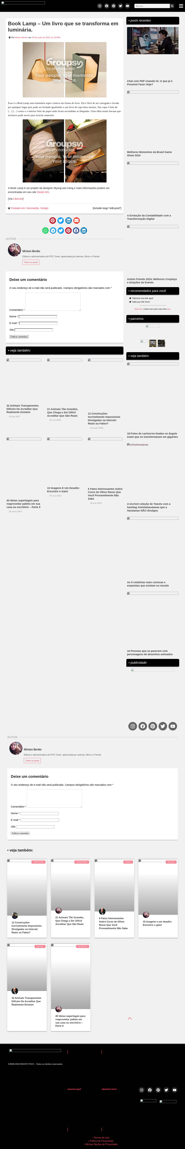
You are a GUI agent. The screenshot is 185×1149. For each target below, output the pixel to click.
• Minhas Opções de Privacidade (101, 1144)
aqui (168, 309)
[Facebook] (106, 6)
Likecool (18, 198)
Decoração (32, 208)
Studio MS (43, 192)
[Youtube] (127, 6)
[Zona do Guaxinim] (161, 343)
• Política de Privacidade (100, 1141)
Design (44, 208)
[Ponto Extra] (152, 343)
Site (11, 329)
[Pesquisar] (172, 6)
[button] (52, 220)
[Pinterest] (113, 6)
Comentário (17, 310)
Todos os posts (31, 262)
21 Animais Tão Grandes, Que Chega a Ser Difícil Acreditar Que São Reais (62, 412)
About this (138, 309)
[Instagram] (99, 6)
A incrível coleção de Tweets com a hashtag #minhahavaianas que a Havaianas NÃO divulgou (148, 507)
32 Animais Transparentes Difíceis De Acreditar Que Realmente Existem (23, 409)
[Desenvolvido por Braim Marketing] (168, 1102)
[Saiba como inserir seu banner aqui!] (144, 343)
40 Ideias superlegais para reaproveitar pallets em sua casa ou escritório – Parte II (23, 504)
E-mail (13, 323)
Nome (13, 316)
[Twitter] (120, 6)
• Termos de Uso (100, 1137)
